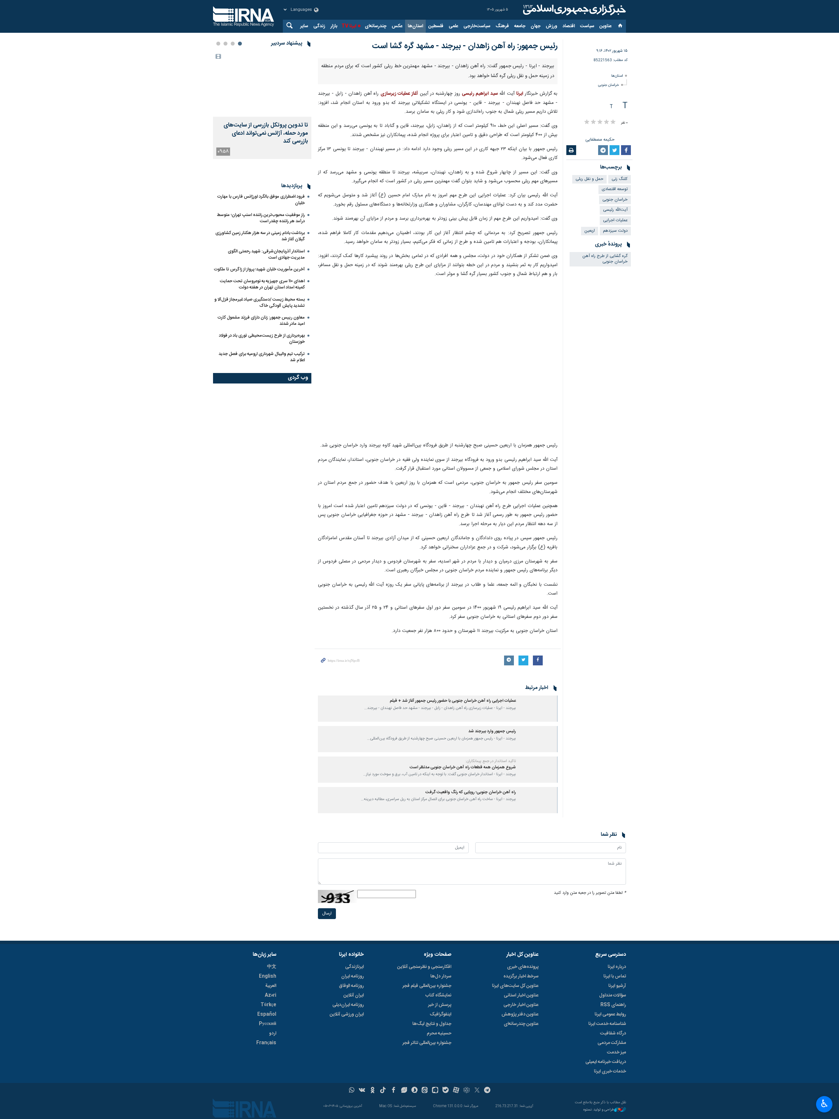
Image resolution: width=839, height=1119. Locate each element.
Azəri (270, 995)
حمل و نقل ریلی (589, 179)
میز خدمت (616, 1052)
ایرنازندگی (354, 967)
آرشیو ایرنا (617, 986)
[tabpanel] (262, 105)
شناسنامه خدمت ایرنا (607, 1024)
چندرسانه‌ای (375, 26)
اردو (272, 1033)
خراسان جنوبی (608, 85)
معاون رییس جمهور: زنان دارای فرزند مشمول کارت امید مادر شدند (261, 353)
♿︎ (824, 1103)
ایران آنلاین (353, 995)
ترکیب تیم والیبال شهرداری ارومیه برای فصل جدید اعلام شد (262, 390)
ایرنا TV (348, 26)
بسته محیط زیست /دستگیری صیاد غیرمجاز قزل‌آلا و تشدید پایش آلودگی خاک (259, 335)
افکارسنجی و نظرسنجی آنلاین (424, 967)
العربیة (270, 986)
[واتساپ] (351, 1091)
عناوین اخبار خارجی (520, 1005)
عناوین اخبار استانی (521, 995)
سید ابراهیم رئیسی (480, 94)
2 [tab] (233, 44)
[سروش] (414, 1091)
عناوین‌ (605, 26)
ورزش (551, 26)
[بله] (445, 1091)
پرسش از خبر (439, 1005)
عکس (397, 26)
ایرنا (573, 9)
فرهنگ (502, 26)
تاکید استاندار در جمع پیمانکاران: (490, 761)
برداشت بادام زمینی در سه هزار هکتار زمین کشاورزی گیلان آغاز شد (260, 269)
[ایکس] (477, 1091)
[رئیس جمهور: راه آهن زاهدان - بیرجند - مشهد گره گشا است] (438, 360)
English (267, 976)
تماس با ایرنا (614, 976)
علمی (453, 26)
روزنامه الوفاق (351, 986)
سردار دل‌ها (440, 976)
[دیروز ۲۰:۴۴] (262, 84)
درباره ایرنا (617, 967)
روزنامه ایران (352, 976)
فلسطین (435, 26)
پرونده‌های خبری (522, 967)
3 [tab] (225, 44)
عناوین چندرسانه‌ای (521, 1024)
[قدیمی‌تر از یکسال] (537, 709)
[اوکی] (372, 1091)
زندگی (319, 26)
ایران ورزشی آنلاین (347, 1014)
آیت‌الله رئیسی (615, 209)
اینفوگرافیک (440, 1014)
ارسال (327, 913)
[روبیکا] (466, 1091)
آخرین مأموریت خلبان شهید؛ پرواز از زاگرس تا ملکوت (259, 302)
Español (266, 1014)
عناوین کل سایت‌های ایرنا (515, 986)
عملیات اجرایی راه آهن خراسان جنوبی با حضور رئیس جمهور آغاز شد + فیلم (453, 700)
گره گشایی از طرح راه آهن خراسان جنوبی (605, 259)
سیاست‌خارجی (476, 26)
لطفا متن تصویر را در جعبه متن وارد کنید (590, 893)
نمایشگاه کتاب (438, 995)
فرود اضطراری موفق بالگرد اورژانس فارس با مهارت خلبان (261, 232)
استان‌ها (415, 26)
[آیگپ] (435, 1091)
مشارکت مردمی (611, 1043)
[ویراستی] (404, 1091)
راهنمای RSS (613, 1005)
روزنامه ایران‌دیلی (348, 1005)
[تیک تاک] (383, 1091)
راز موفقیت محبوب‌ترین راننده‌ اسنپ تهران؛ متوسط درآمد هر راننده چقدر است (261, 251)
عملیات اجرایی (615, 220)
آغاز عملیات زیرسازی (399, 94)
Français (266, 1043)
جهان (535, 26)
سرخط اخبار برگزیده (520, 976)
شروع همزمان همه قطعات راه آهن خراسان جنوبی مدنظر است (463, 767)
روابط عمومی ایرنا (610, 1014)
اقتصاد (568, 26)
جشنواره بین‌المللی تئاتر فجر (426, 1043)
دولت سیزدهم (615, 230)
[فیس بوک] (393, 1091)
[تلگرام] (487, 1091)
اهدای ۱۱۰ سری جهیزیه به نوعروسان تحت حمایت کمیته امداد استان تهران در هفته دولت (262, 317)
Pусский (267, 1024)
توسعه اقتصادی (615, 189)
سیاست (587, 26)
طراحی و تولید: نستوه (598, 1110)
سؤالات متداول (612, 995)
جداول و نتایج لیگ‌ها (431, 1024)
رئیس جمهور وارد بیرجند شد (492, 731)
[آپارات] (456, 1091)
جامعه (519, 26)
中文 (271, 967)
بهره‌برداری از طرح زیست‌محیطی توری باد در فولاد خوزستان (262, 371)
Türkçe (268, 1005)
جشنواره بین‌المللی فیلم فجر (426, 986)
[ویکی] (362, 1091)
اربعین (589, 230)
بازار (333, 26)
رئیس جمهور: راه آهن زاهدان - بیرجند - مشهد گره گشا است (464, 46)
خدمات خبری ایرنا (610, 1071)
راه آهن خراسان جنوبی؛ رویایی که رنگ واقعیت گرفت (470, 792)
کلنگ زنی (620, 179)
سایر (304, 26)
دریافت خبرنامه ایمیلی (605, 1062)
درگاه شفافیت (613, 1033)
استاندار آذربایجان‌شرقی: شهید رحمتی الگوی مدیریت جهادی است (266, 287)
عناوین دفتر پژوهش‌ (519, 1014)
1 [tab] (240, 44)
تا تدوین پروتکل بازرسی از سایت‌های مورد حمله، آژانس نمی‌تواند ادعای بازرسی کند (266, 133)
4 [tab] (218, 44)
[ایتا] (424, 1091)
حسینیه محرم (439, 1033)
